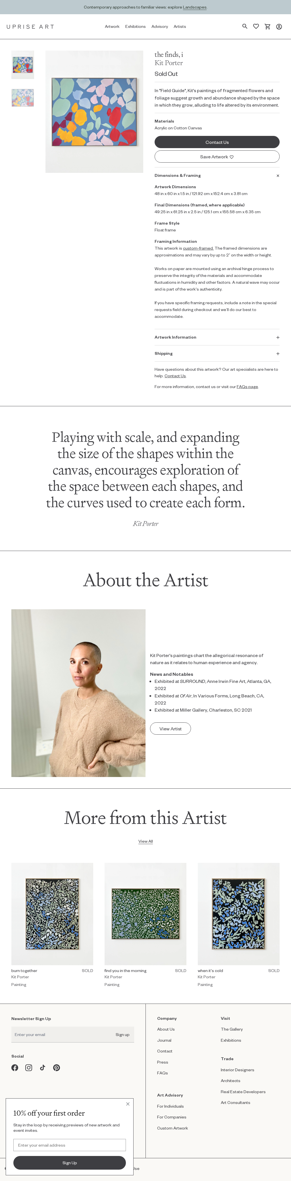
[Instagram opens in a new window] (28, 1067)
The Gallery (232, 1029)
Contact (164, 1051)
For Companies (171, 1117)
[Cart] (268, 27)
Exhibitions (231, 1040)
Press (162, 1062)
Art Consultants (235, 1102)
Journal (164, 1040)
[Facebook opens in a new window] (14, 1067)
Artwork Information (175, 337)
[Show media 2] (22, 98)
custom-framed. (198, 248)
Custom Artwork (172, 1128)
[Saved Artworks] (256, 27)
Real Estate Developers (243, 1091)
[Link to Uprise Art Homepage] (30, 26)
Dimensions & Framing (178, 175)
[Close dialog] (127, 1104)
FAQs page (247, 386)
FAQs (162, 1073)
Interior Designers (237, 1069)
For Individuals (170, 1106)
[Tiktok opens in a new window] (42, 1067)
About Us (166, 1029)
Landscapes (195, 7)
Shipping (163, 353)
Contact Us (175, 375)
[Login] (279, 27)
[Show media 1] (22, 65)
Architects (230, 1080)
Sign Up (70, 1162)
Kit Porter (168, 62)
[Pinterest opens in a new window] (56, 1067)
